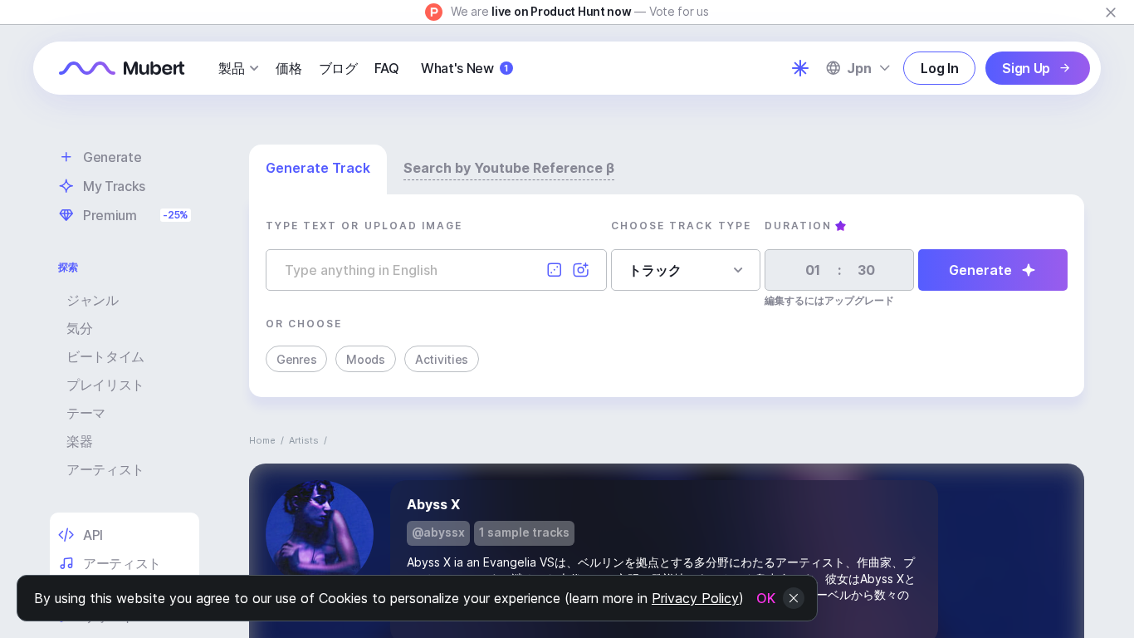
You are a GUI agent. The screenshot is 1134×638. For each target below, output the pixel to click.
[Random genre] (554, 270)
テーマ (85, 413)
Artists (304, 440)
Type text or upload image (364, 225)
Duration (798, 225)
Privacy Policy (695, 598)
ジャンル (92, 300)
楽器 (79, 441)
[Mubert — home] (122, 68)
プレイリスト (105, 384)
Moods (365, 359)
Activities (441, 359)
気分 (79, 328)
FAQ (386, 68)
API (93, 535)
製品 (231, 68)
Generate (980, 270)
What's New (464, 68)
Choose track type (681, 225)
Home (262, 440)
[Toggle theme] (800, 68)
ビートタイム (105, 356)
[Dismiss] (1111, 12)
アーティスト (105, 469)
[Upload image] (581, 270)
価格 (288, 68)
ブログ (338, 68)
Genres (296, 359)
